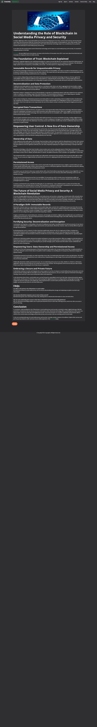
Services (71, 1)
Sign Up (60, 1)
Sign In (65, 1)
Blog (94, 1)
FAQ (90, 1)
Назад (14, 324)
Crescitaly (15, 53)
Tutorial (76, 1)
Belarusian (14, 1)
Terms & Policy (83, 1)
